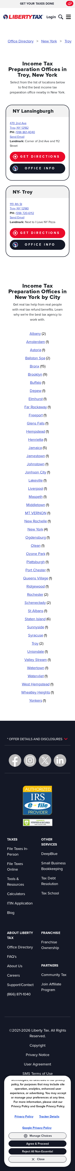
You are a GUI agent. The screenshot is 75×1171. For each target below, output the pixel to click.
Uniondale (37, 651)
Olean (37, 545)
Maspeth (37, 496)
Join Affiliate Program (51, 986)
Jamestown (37, 455)
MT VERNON (37, 512)
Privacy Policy (24, 1116)
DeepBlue (49, 853)
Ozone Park (37, 553)
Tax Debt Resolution (49, 880)
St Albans (37, 610)
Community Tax (53, 974)
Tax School (50, 893)
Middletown (37, 504)
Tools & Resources (15, 881)
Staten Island (37, 618)
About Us (14, 965)
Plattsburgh (37, 561)
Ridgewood (37, 586)
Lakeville (37, 480)
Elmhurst (37, 398)
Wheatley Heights (37, 692)
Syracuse (37, 635)
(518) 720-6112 (25, 213)
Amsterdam (37, 341)
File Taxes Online (15, 866)
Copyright (37, 1045)
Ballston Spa (37, 358)
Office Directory (21, 41)
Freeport (37, 415)
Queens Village (37, 578)
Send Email (17, 136)
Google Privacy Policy (36, 1128)
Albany (38, 333)
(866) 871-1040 (19, 994)
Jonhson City (37, 472)
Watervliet (38, 676)
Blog (10, 912)
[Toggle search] (60, 17)
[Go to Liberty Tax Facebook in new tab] (15, 760)
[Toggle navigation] (68, 17)
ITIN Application (20, 903)
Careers (13, 975)
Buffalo (37, 382)
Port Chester (37, 570)
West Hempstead (37, 684)
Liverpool (37, 488)
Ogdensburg (37, 537)
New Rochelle (37, 521)
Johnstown (37, 464)
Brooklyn (37, 374)
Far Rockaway (37, 406)
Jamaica (38, 447)
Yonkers (37, 700)
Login (51, 17)
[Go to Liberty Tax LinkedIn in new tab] (60, 760)
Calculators (16, 893)
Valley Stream (37, 659)
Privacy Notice (37, 1054)
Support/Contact (20, 984)
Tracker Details (49, 1116)
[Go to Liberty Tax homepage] (23, 17)
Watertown (37, 667)
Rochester (37, 594)
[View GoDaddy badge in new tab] (37, 822)
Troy (68, 41)
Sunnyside (37, 627)
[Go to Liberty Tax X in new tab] (45, 760)
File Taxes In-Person (17, 851)
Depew (37, 390)
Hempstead (37, 431)
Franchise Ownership (50, 944)
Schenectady (38, 602)
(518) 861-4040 (25, 132)
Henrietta (37, 439)
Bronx (37, 366)
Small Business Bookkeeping (53, 865)
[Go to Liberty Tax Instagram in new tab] (30, 760)
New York (49, 41)
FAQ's (11, 956)
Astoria (37, 349)
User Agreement (37, 1064)
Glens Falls (37, 423)
